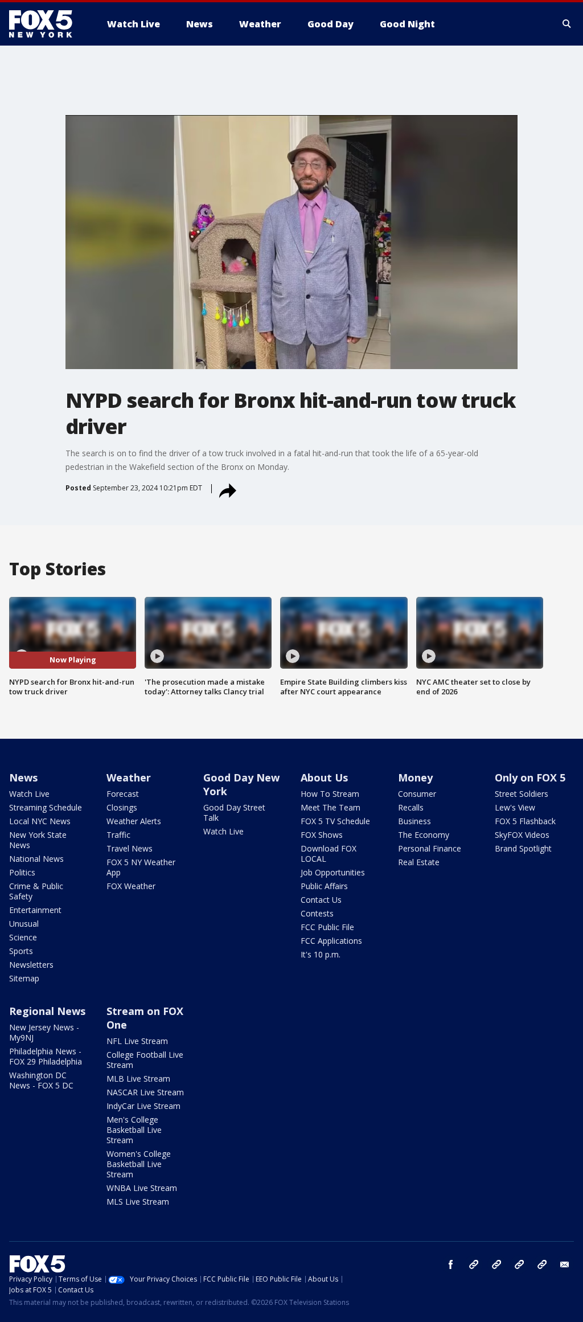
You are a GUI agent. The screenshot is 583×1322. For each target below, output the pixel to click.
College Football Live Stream (144, 1059)
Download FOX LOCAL (328, 853)
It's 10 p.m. (320, 954)
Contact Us (321, 899)
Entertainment (35, 909)
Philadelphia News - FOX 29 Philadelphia (45, 1056)
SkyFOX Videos (522, 834)
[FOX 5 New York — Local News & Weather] (46, 24)
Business (414, 821)
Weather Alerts (133, 821)
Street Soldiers (521, 793)
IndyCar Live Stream (143, 1105)
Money (415, 777)
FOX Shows (322, 834)
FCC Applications (331, 940)
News (23, 777)
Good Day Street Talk (234, 812)
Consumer (417, 793)
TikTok (496, 1264)
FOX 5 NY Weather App (140, 867)
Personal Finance (429, 848)
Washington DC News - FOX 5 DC (41, 1080)
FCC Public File (327, 927)
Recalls (411, 807)
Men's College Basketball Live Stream (134, 1129)
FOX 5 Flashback (525, 821)
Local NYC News (40, 821)
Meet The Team (330, 807)
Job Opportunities (333, 872)
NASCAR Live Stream (145, 1092)
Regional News (47, 1011)
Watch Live (29, 793)
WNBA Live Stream (141, 1187)
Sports (21, 951)
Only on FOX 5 (530, 777)
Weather (128, 777)
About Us (324, 777)
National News (36, 858)
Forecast (122, 793)
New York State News (38, 839)
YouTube (519, 1264)
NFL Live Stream (137, 1041)
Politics (22, 872)
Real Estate (419, 862)
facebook (451, 1264)
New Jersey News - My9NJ (44, 1032)
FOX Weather (130, 886)
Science (23, 937)
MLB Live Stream (138, 1078)
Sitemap (24, 978)
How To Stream (330, 793)
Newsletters (31, 964)
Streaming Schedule (45, 807)
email (565, 1264)
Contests (317, 913)
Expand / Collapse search (567, 24)
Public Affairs (324, 886)
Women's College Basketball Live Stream (138, 1164)
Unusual (24, 923)
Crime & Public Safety (36, 891)
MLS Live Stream (137, 1201)
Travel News (129, 848)
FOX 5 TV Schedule (335, 821)
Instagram (474, 1264)
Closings (121, 807)
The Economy (423, 834)
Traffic (118, 834)
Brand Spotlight (523, 848)
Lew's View (515, 807)
